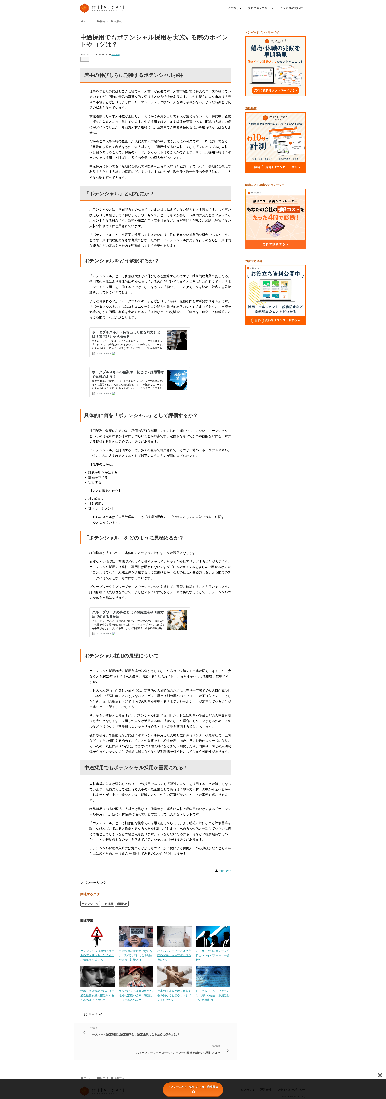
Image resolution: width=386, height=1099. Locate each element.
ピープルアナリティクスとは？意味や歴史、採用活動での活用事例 (213, 995)
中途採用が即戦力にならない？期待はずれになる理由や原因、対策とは (136, 955)
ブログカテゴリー (259, 8)
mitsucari (225, 871)
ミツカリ (234, 8)
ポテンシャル (90, 903)
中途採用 (107, 903)
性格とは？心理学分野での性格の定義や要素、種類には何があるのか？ (136, 995)
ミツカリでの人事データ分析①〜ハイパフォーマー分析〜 (213, 955)
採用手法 (116, 54)
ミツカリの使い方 (291, 8)
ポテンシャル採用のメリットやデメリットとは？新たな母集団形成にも (97, 955)
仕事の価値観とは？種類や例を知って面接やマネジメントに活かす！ (174, 995)
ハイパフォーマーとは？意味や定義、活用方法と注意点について (174, 955)
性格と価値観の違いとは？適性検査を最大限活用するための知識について (97, 995)
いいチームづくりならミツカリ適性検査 (193, 1087)
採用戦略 (121, 903)
